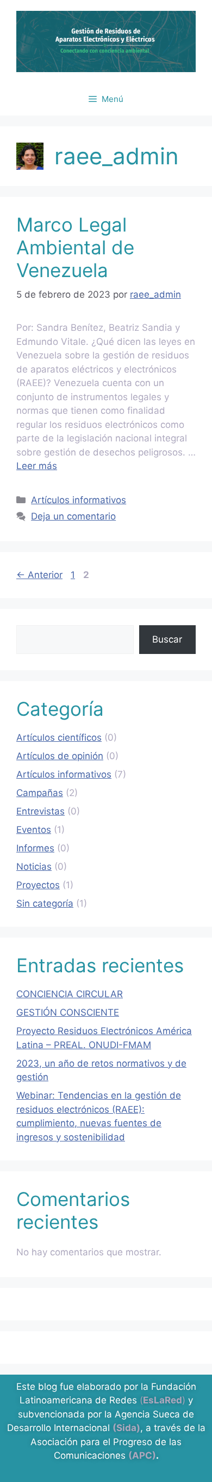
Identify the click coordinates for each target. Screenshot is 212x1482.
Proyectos (38, 885)
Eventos (33, 829)
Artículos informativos (78, 500)
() (162, 1400)
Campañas (39, 792)
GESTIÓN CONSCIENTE (67, 1012)
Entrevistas (40, 811)
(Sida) (126, 1427)
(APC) (142, 1455)
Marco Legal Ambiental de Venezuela (75, 247)
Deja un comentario (73, 516)
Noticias (34, 866)
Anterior (39, 574)
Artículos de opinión (59, 755)
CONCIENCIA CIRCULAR (69, 994)
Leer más (36, 465)
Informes (35, 848)
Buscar (167, 639)
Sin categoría (44, 903)
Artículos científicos (59, 737)
